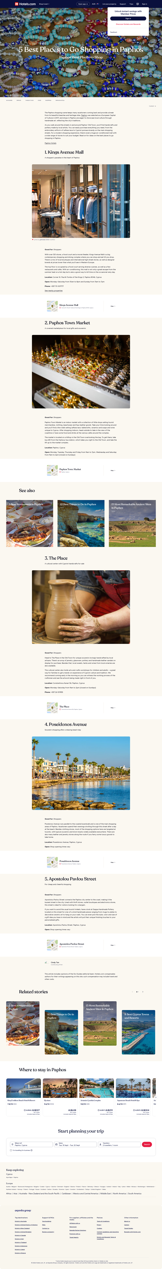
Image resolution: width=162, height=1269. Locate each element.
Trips (131, 4)
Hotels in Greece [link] (20, 1253)
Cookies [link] (99, 1228)
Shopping (48, 100)
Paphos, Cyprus (21, 1145)
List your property (109, 4)
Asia (15, 1193)
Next (141, 991)
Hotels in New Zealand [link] (22, 1228)
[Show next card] (156, 1097)
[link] (128, 32)
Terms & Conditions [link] (103, 1221)
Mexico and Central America (85, 1193)
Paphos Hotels (60, 100)
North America (119, 1193)
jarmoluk (42, 240)
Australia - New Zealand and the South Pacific (39, 1193)
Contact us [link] (45, 1228)
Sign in (144, 4)
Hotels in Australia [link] (21, 1221)
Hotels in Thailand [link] (20, 1242)
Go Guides (9, 100)
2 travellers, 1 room (110, 1145)
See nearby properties (54, 290)
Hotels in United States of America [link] (26, 1225)
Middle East (105, 1193)
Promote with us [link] (75, 1234)
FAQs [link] (43, 1225)
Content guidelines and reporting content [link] (108, 1232)
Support (123, 4)
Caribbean (66, 1193)
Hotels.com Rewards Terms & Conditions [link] (106, 1238)
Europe (9, 1183)
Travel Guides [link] (128, 1228)
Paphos (19, 15)
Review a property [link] (48, 1232)
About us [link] (127, 1221)
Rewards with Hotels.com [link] (132, 1232)
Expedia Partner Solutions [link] (78, 1230)
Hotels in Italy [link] (19, 1239)
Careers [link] (126, 1225)
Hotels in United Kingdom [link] (23, 1232)
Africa (8, 1193)
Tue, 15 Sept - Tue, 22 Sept (69, 1145)
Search (147, 1144)
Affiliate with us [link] (75, 1223)
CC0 (47, 240)
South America (134, 1193)
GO (7, 15)
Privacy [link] (99, 1225)
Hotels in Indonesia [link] (21, 1246)
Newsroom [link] (73, 1227)
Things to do (29, 100)
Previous (132, 991)
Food (39, 100)
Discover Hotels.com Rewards (128, 24)
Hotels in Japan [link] (20, 1249)
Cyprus (13, 15)
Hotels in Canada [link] (20, 1235)
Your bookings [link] (46, 1221)
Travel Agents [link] (74, 1237)
